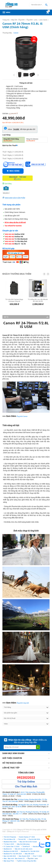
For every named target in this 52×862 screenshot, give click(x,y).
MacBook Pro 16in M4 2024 (13, 854)
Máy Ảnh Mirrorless (23, 844)
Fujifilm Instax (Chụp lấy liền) (26, 861)
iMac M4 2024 (29, 854)
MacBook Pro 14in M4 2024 (30, 851)
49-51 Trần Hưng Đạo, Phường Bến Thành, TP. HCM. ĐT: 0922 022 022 (23, 793)
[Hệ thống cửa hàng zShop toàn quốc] (48, 851)
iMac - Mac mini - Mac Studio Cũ (14, 858)
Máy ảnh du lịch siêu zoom (23, 849)
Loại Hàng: (6, 135)
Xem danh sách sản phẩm (15, 198)
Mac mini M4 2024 (10, 856)
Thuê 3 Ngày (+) (12, 155)
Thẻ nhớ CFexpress (10, 837)
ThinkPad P (26, 846)
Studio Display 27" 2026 (27, 837)
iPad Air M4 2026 (34, 839)
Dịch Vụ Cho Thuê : (10, 145)
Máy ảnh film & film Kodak (28, 842)
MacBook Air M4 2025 (11, 851)
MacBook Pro (37, 846)
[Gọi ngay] (48, 838)
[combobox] (39, 4)
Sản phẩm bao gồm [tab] (10, 713)
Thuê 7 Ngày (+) (12, 158)
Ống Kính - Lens (33, 858)
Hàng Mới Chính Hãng (11, 140)
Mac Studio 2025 (24, 856)
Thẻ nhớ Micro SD (9, 839)
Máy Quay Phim (9, 861)
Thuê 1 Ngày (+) (12, 152)
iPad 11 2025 (37, 856)
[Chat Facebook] (48, 844)
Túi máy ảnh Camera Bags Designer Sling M (14, 300)
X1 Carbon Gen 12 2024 (11, 846)
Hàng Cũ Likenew (32, 140)
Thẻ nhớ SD (22, 839)
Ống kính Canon (22, 416)
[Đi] (38, 747)
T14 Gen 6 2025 (9, 844)
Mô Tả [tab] (6, 317)
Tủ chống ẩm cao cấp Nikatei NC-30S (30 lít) (38, 300)
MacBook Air (8, 849)
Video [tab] (6, 724)
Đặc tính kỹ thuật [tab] (9, 718)
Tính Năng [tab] (7, 707)
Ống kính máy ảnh (23, 703)
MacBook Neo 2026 (10, 842)
